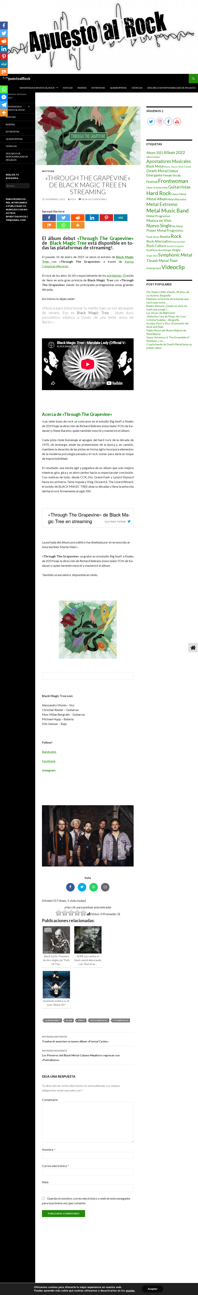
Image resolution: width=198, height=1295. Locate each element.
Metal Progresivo (158, 216)
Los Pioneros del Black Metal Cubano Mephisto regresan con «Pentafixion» (81, 1055)
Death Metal (157, 170)
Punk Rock (152, 236)
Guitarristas (179, 186)
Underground (153, 268)
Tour (173, 260)
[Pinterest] (106, 217)
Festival (152, 182)
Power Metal (156, 230)
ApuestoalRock (18, 78)
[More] (77, 225)
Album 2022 (174, 152)
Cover (187, 166)
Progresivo (174, 230)
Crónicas (136, 87)
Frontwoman (173, 181)
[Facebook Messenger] (4, 97)
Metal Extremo (161, 204)
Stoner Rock (121, 1020)
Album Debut (53, 1020)
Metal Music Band (167, 210)
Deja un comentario (94, 199)
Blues (69, 1020)
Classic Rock (177, 166)
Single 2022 (152, 255)
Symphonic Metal (175, 254)
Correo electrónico (55, 1166)
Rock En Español (175, 246)
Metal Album (156, 199)
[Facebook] (49, 217)
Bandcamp (49, 751)
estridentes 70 (116, 275)
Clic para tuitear (115, 521)
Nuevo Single (159, 225)
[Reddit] (77, 217)
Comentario (50, 1099)
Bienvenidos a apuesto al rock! (37, 87)
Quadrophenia (118, 87)
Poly (73, 199)
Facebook (48, 761)
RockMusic (152, 250)
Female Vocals (172, 175)
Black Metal (155, 166)
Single (176, 250)
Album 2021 (154, 153)
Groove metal (160, 187)
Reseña (165, 236)
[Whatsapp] (63, 225)
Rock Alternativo (159, 241)
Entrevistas (98, 87)
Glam (149, 187)
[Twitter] (63, 217)
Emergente (154, 175)
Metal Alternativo (177, 199)
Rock (176, 236)
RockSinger (165, 250)
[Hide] (1, 120)
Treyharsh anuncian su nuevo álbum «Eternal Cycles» (75, 1039)
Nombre (48, 1149)
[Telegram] (4, 105)
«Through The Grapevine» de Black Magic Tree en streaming (89, 517)
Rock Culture (156, 246)
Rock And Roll (99, 1020)
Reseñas (82, 87)
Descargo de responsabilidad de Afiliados (171, 87)
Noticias (68, 87)
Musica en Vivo (158, 220)
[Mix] (49, 225)
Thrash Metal (157, 260)
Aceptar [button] (152, 1289)
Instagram (48, 770)
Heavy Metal (179, 194)
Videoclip (173, 266)
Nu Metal (177, 226)
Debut (81, 1020)
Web (45, 1182)
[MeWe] (120, 217)
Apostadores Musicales (168, 161)
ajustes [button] (130, 1290)
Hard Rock (158, 193)
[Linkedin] (92, 217)
